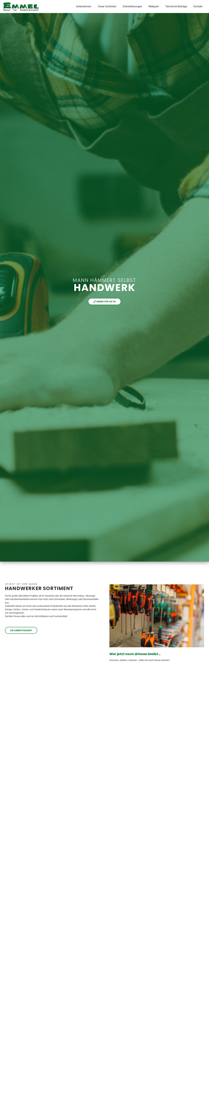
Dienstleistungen (132, 6)
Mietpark (154, 6)
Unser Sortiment (107, 6)
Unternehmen (83, 6)
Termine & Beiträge (176, 6)
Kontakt (197, 6)
